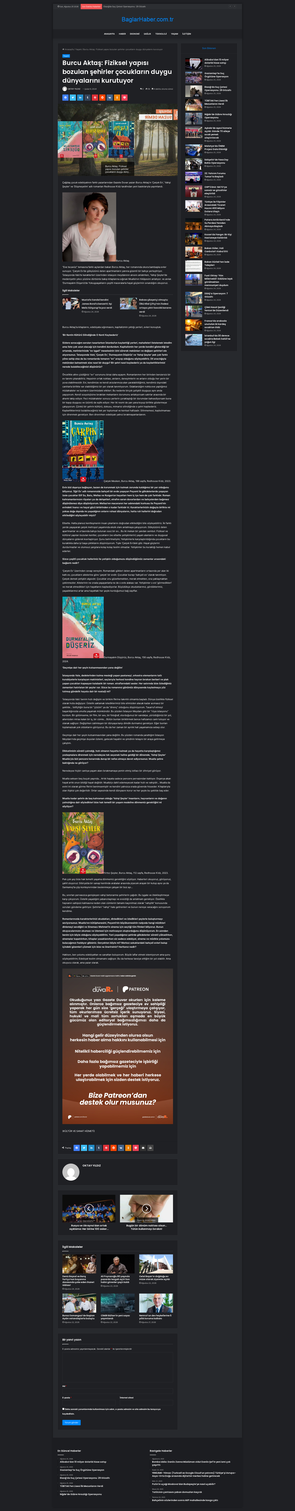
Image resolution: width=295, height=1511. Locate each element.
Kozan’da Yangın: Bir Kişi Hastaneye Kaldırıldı (218, 236)
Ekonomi (135, 34)
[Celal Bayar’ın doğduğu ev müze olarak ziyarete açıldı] (156, 1263)
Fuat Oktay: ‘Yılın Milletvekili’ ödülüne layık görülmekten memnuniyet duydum (218, 280)
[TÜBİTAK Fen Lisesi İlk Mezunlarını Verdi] (193, 105)
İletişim (186, 34)
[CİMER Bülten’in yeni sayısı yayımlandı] (118, 1303)
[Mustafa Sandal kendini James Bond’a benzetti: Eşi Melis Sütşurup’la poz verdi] (71, 303)
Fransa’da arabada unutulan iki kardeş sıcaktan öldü (216, 324)
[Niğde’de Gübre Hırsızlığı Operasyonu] (193, 118)
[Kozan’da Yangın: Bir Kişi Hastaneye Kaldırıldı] (193, 238)
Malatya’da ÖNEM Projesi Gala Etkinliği (216, 147)
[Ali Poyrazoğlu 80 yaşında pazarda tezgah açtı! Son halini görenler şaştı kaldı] (118, 1263)
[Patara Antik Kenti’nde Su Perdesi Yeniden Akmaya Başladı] (193, 224)
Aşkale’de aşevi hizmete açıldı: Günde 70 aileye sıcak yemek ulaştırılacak (218, 132)
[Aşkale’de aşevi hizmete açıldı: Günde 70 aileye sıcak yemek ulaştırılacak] (193, 132)
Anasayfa (109, 34)
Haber (122, 34)
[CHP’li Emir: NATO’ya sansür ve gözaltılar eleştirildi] (193, 191)
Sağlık (147, 34)
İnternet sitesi (127, 1397)
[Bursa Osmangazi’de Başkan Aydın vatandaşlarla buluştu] (79, 1303)
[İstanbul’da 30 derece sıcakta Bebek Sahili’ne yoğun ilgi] (193, 340)
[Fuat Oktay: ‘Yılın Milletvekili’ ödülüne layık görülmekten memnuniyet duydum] (193, 280)
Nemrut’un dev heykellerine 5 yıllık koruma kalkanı (155, 1317)
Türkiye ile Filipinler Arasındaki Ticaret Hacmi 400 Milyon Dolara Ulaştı (215, 206)
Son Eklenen (209, 48)
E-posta (67, 1397)
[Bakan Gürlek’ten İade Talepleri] (193, 266)
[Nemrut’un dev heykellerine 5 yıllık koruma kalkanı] (156, 1303)
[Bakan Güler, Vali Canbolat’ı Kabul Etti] (193, 252)
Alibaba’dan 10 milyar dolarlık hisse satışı (217, 61)
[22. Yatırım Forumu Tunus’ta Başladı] (193, 177)
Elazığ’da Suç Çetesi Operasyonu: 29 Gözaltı (218, 88)
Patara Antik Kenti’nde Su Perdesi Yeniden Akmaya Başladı (217, 223)
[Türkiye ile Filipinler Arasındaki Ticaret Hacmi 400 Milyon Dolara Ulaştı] (193, 206)
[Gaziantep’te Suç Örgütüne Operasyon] (193, 77)
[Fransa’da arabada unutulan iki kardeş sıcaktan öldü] (193, 325)
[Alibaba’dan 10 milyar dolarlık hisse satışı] (193, 64)
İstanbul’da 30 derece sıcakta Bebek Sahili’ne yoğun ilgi (217, 339)
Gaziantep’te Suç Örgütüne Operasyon (216, 75)
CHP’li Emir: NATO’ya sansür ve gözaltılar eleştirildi (216, 190)
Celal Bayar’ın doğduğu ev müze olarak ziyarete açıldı (154, 1278)
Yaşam (174, 34)
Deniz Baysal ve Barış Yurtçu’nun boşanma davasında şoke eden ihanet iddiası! (78, 1281)
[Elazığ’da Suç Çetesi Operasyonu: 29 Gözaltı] (193, 91)
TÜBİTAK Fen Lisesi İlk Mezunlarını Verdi (123, 6)
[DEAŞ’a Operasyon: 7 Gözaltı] (193, 297)
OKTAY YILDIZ (74, 89)
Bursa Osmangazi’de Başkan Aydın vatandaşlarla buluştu (78, 1317)
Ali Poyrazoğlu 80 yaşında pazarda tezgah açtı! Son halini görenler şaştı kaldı (115, 1279)
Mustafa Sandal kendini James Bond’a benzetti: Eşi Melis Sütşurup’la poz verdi (97, 303)
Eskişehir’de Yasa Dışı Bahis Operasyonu (216, 161)
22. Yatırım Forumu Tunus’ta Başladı (215, 175)
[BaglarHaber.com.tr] (147, 19)
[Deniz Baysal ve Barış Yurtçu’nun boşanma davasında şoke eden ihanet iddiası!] (79, 1263)
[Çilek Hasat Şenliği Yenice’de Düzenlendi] (193, 311)
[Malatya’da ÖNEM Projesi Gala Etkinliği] (193, 150)
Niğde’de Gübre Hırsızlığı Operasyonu (218, 116)
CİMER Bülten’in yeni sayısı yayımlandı (115, 1317)
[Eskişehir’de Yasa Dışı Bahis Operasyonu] (193, 164)
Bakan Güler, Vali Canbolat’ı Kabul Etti (216, 250)
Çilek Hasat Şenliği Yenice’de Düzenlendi (216, 309)
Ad (64, 1386)
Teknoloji (161, 34)
